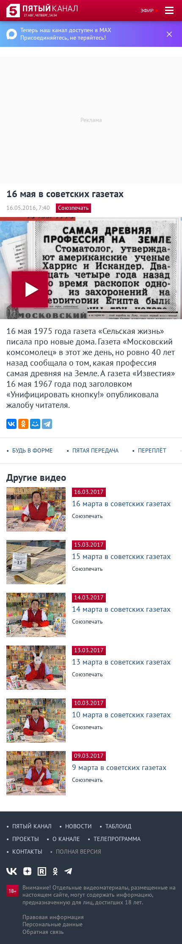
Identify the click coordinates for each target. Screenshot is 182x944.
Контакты (27, 851)
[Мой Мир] (35, 424)
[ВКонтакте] (11, 424)
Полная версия (78, 851)
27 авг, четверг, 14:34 (40, 15)
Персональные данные (52, 924)
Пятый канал (32, 826)
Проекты (25, 839)
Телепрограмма (117, 839)
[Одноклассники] (23, 424)
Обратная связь (43, 932)
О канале (66, 839)
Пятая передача (95, 450)
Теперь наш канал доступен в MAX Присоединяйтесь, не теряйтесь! (65, 33)
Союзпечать (73, 208)
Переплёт (152, 450)
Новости (78, 826)
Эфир (147, 10)
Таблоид (118, 826)
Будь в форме (32, 450)
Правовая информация (53, 917)
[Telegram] (47, 424)
